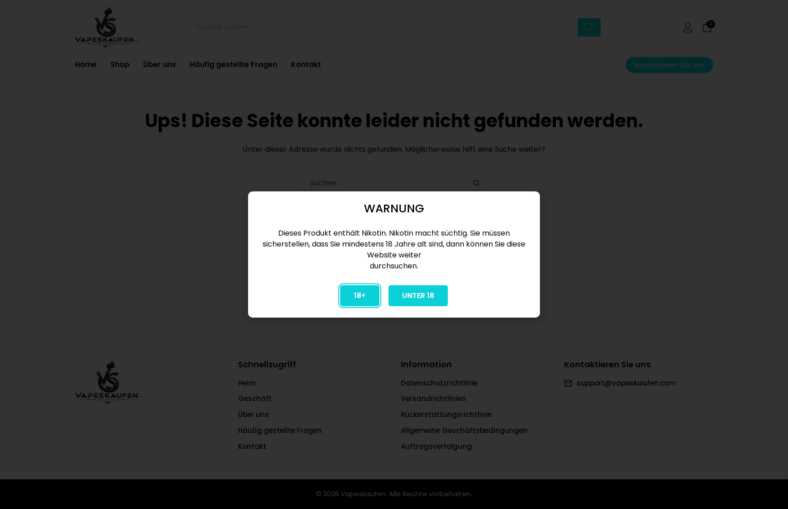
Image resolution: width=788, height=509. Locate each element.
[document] (394, 254)
